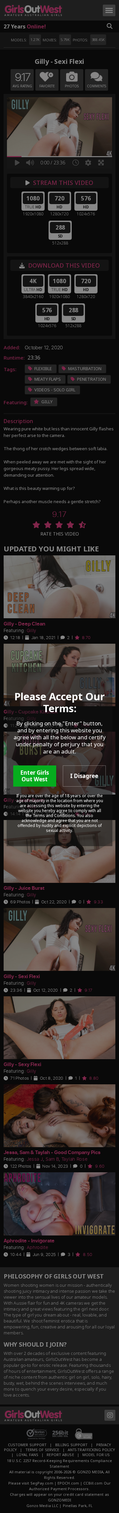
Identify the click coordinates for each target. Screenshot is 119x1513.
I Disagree (84, 776)
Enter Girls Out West (34, 776)
